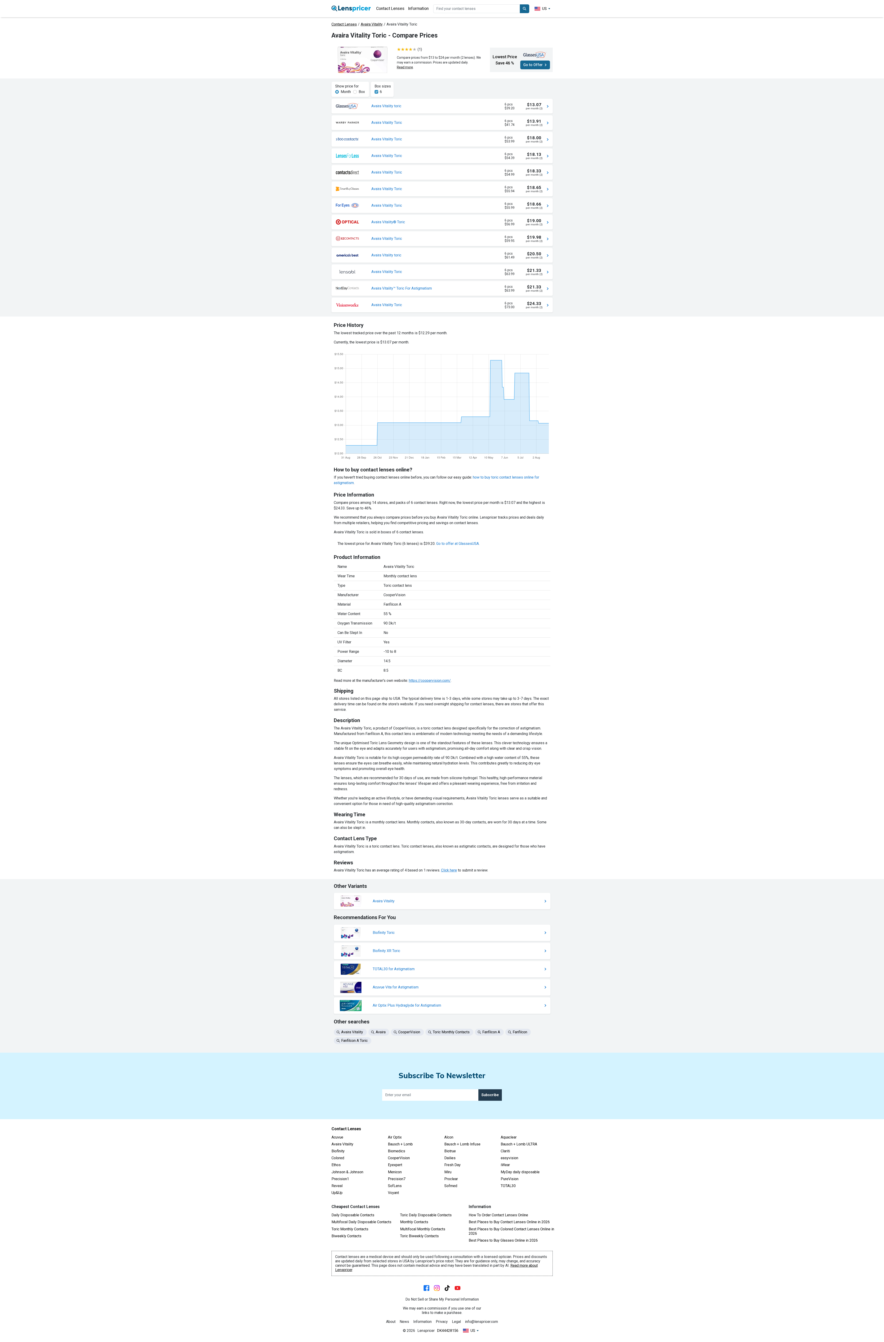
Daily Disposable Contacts (353, 1215)
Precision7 (396, 1179)
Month (346, 92)
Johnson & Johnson (347, 1172)
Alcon (448, 1137)
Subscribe (490, 1095)
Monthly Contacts (414, 1222)
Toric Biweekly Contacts (419, 1236)
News (404, 1321)
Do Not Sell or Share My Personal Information (442, 1299)
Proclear (451, 1179)
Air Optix (395, 1137)
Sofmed (450, 1186)
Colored (338, 1158)
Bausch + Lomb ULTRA (519, 1144)
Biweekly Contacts (346, 1236)
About (390, 1321)
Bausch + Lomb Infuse (462, 1144)
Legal (456, 1321)
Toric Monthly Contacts (350, 1229)
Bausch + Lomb (400, 1144)
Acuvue (337, 1137)
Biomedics (396, 1151)
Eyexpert (395, 1165)
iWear (505, 1165)
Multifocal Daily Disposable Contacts (361, 1222)
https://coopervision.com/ (430, 680)
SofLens (395, 1186)
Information (418, 8)
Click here (449, 870)
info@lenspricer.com (481, 1321)
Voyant (393, 1193)
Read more (405, 67)
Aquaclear (509, 1137)
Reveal (337, 1186)
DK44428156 (447, 1330)
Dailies (450, 1158)
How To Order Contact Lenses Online (498, 1215)
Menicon (395, 1172)
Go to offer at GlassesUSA (457, 543)
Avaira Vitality (372, 24)
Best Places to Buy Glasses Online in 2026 (503, 1240)
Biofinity (338, 1151)
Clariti (505, 1151)
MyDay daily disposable (520, 1172)
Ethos (336, 1165)
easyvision (509, 1158)
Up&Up (337, 1193)
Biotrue (450, 1151)
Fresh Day (452, 1165)
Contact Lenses (390, 8)
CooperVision (399, 1158)
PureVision (509, 1179)
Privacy (442, 1321)
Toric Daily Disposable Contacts (426, 1215)
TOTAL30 (508, 1186)
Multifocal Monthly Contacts (422, 1229)
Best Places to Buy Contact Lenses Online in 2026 (509, 1222)
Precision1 (340, 1179)
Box (362, 92)
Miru (447, 1172)
